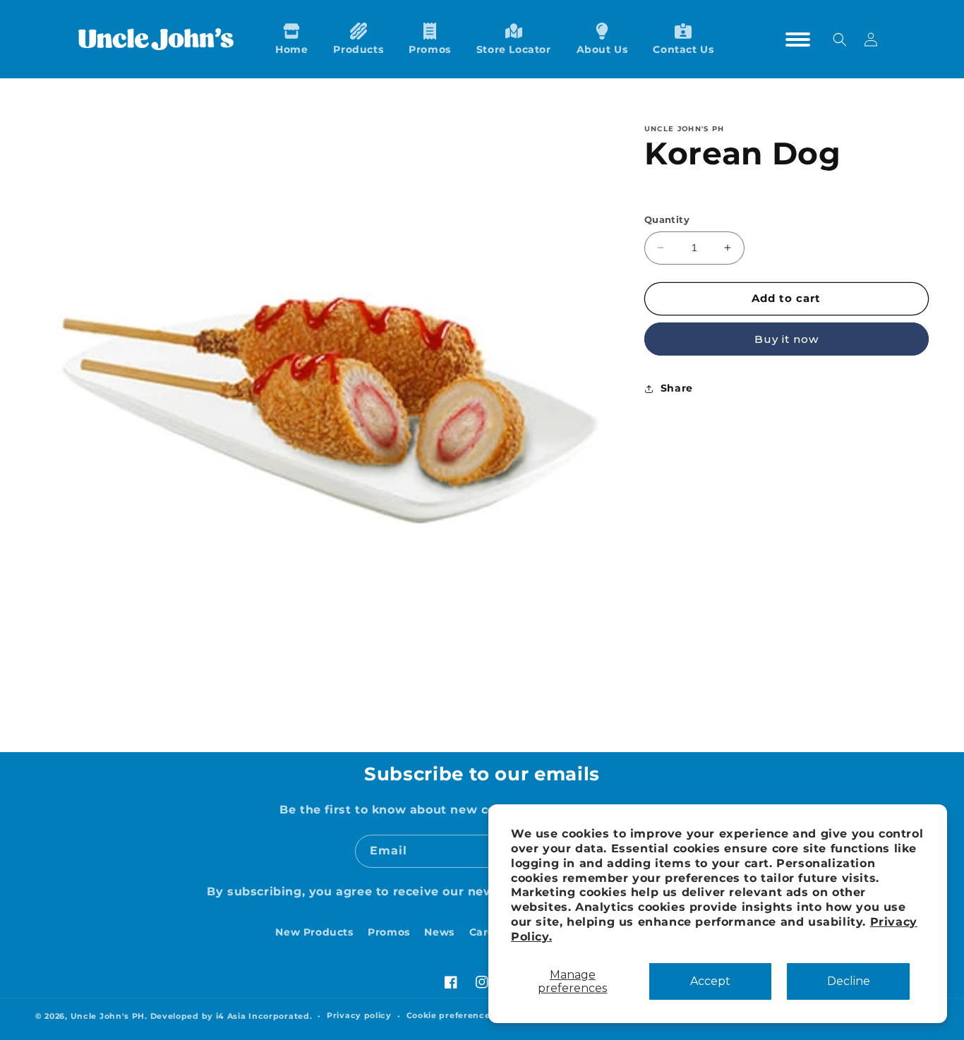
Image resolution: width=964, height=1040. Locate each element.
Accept (710, 981)
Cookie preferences (450, 1015)
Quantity (666, 219)
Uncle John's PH (108, 1016)
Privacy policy (359, 1015)
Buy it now (786, 339)
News (439, 932)
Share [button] (677, 388)
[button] (358, 39)
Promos (389, 932)
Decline (848, 981)
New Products (314, 932)
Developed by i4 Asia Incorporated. (231, 1016)
